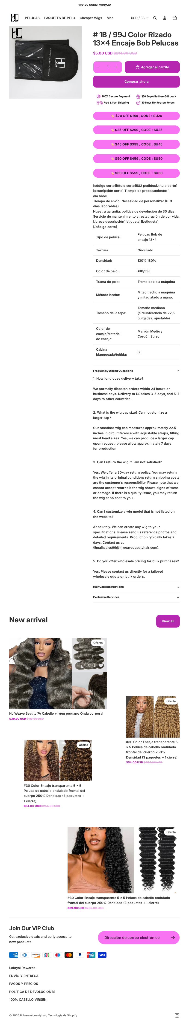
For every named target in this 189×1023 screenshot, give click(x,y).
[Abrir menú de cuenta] (164, 18)
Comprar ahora (136, 81)
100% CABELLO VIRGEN (28, 999)
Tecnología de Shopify (62, 1015)
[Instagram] (177, 1015)
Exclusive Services (106, 597)
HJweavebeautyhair (33, 1015)
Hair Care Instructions (108, 586)
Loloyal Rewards (22, 968)
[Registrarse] (173, 938)
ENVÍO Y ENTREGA (23, 976)
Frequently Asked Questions (113, 370)
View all (168, 621)
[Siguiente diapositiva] (100, 673)
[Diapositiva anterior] (16, 673)
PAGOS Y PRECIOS (23, 984)
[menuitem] (110, 18)
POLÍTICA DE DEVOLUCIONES (32, 992)
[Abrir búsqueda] (155, 18)
